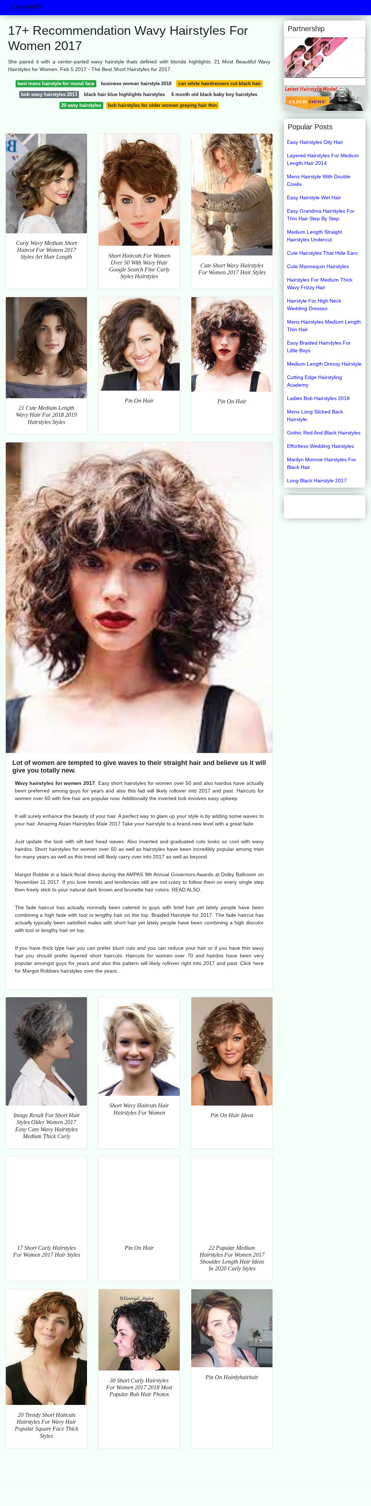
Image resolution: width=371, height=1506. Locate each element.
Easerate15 (26, 6)
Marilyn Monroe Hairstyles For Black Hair (321, 463)
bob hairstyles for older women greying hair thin (162, 105)
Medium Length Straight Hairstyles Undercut (314, 235)
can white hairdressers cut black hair (219, 83)
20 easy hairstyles (81, 105)
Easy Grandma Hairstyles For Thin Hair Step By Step (321, 214)
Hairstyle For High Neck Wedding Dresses (314, 304)
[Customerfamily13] (324, 98)
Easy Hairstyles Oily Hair (315, 142)
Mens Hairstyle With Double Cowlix (318, 180)
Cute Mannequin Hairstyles (318, 266)
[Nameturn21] (324, 57)
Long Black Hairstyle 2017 (317, 480)
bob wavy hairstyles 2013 (49, 94)
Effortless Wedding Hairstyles (320, 446)
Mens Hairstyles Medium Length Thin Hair (324, 325)
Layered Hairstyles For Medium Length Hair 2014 (323, 159)
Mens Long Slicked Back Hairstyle (315, 415)
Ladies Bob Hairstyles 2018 (318, 398)
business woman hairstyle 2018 (136, 83)
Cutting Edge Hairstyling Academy (314, 381)
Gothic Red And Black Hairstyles (323, 433)
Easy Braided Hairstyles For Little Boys (319, 346)
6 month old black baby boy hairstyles (214, 94)
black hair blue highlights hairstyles (124, 94)
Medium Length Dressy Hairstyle (324, 364)
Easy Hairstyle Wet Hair (314, 197)
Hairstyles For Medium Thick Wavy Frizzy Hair (320, 283)
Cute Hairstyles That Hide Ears (322, 253)
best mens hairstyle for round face (55, 83)
